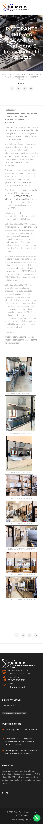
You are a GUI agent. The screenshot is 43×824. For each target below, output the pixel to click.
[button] (36, 818)
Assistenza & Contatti (12, 705)
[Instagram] (7, 792)
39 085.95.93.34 (16, 680)
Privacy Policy (8, 713)
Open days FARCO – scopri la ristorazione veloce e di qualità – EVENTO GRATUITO (20, 742)
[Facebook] (2, 792)
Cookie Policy (21, 713)
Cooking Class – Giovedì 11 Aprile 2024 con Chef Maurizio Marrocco (22, 752)
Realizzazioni (10, 110)
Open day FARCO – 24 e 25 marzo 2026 (21, 731)
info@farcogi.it (16, 687)
